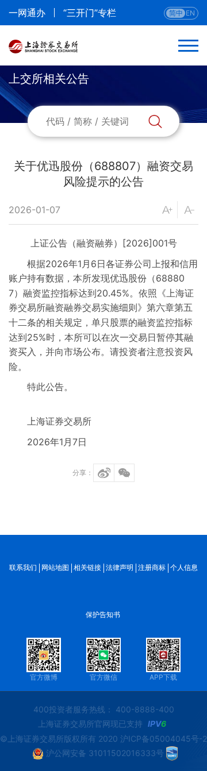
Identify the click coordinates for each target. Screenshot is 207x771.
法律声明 (119, 567)
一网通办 (27, 12)
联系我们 (23, 567)
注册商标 (152, 567)
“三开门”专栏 (89, 12)
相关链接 (87, 567)
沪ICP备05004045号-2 (163, 738)
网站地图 (55, 567)
